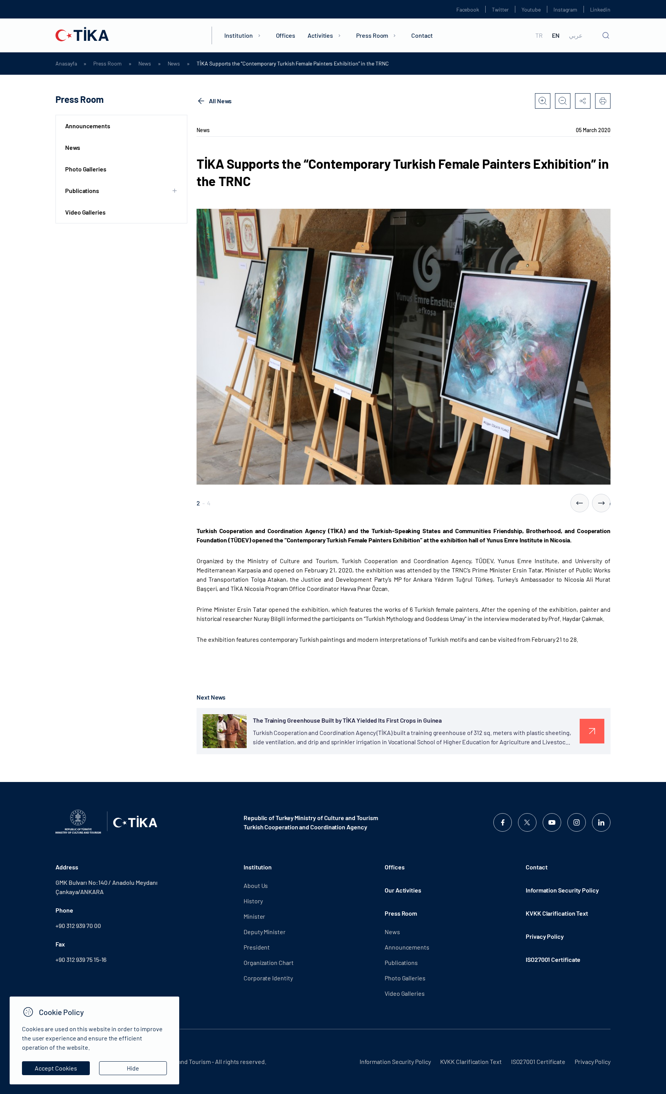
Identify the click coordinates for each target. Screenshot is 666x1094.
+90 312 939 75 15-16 (81, 959)
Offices (285, 35)
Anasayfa (66, 63)
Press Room (372, 35)
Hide (133, 1068)
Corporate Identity (268, 978)
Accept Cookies (56, 1068)
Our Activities (403, 890)
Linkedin (600, 9)
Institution (238, 35)
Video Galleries (85, 212)
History (253, 900)
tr (539, 35)
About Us (256, 885)
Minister (254, 916)
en (556, 35)
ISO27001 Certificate (553, 959)
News (144, 63)
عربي (576, 35)
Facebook (467, 9)
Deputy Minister (265, 931)
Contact (421, 35)
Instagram (565, 9)
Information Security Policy (562, 890)
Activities (320, 35)
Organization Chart (269, 962)
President (257, 947)
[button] (579, 503)
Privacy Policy (545, 936)
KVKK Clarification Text (557, 913)
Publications (401, 962)
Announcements (87, 125)
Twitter (500, 9)
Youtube (531, 9)
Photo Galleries (85, 169)
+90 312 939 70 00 (78, 925)
